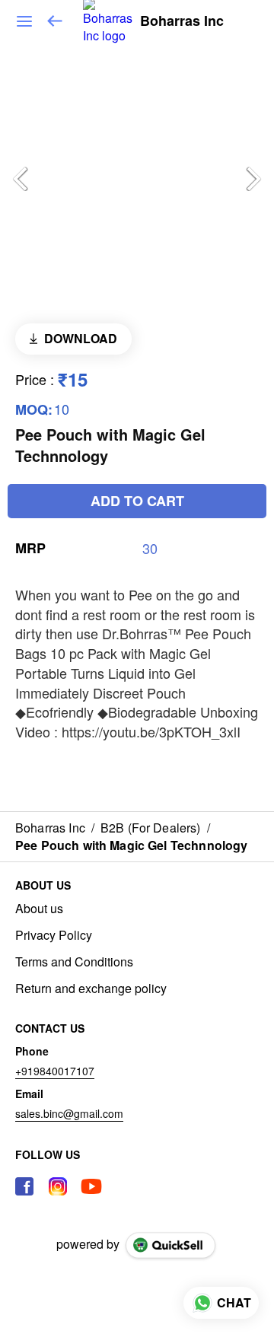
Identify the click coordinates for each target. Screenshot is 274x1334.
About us (39, 908)
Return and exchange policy (91, 988)
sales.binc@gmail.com (69, 1113)
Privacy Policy (53, 935)
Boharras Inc (182, 21)
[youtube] (91, 1186)
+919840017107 (54, 1070)
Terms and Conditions (74, 962)
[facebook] (24, 1186)
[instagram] (58, 1186)
